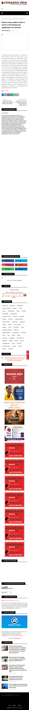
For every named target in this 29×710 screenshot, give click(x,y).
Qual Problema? (20, 338)
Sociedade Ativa (6, 343)
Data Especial (14, 313)
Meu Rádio (23, 332)
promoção (4, 338)
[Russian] (16, 293)
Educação (22, 316)
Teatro (13, 343)
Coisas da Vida (15, 695)
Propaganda (12, 338)
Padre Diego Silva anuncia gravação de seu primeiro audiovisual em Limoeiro (16, 678)
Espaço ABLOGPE (19, 319)
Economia (15, 316)
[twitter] (21, 260)
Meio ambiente (15, 332)
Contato (19, 705)
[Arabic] (8, 292)
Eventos (10, 324)
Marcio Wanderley (6, 30)
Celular (20, 308)
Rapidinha (4, 340)
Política (18, 335)
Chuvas (4, 311)
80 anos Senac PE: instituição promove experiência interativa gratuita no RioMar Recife (17, 659)
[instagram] (8, 264)
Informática (16, 327)
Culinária (24, 311)
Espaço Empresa (6, 321)
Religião (11, 340)
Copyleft (4, 695)
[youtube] (21, 264)
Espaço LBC (14, 321)
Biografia (15, 308)
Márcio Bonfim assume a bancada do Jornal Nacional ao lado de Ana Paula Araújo (18, 686)
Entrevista (10, 319)
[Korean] (13, 292)
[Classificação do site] (10, 600)
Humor (9, 327)
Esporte (4, 324)
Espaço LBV (22, 321)
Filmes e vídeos (17, 324)
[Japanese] (19, 292)
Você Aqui (10, 348)
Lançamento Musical (7, 330)
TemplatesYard (18, 707)
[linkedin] (21, 269)
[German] (16, 296)
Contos (18, 311)
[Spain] (21, 296)
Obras (3, 335)
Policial (10, 18)
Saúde (16, 340)
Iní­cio (9, 705)
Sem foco (22, 340)
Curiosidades (5, 313)
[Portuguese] (23, 293)
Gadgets (4, 327)
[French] (10, 296)
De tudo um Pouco (6, 316)
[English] (4, 296)
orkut (8, 335)
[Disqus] (14, 192)
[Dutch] (14, 297)
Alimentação (20, 305)
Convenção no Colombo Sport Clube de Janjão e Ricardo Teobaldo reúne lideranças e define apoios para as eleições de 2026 (18, 668)
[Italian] (25, 296)
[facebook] (8, 260)
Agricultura (12, 305)
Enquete (4, 319)
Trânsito (20, 346)
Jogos (22, 327)
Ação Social (5, 305)
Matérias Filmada (6, 332)
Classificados (11, 311)
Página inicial (5, 18)
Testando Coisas (6, 346)
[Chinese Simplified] (7, 293)
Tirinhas (14, 346)
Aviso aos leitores (6, 308)
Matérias (16, 330)
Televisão (19, 343)
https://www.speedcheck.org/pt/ (15, 635)
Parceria (14, 705)
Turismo (4, 348)
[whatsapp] (8, 269)
